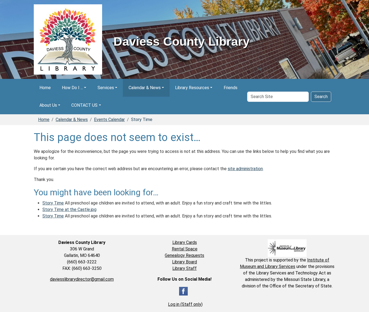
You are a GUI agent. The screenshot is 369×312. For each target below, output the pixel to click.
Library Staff (184, 268)
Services (106, 87)
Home (45, 87)
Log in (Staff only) (185, 304)
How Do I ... (72, 87)
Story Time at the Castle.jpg (69, 209)
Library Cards (184, 242)
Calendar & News (145, 87)
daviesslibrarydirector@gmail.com (82, 279)
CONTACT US (84, 105)
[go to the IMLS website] (287, 248)
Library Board (184, 261)
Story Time (53, 203)
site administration (245, 168)
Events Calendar (109, 119)
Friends (230, 87)
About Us (48, 105)
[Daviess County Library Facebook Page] (183, 290)
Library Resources (192, 87)
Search (321, 96)
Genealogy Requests (184, 255)
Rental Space (184, 248)
